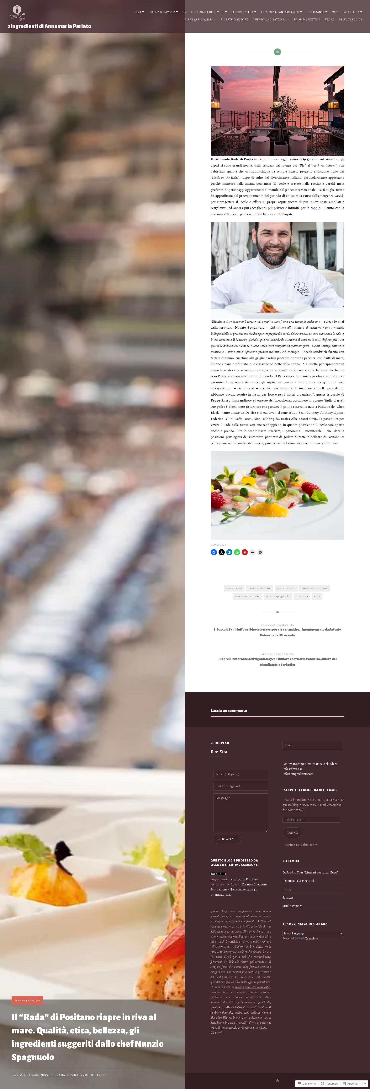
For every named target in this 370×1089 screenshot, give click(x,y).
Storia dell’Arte (162, 12)
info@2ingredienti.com (298, 774)
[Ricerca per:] (313, 745)
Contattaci (227, 839)
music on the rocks (247, 596)
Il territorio (242, 12)
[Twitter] (216, 751)
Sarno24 (288, 897)
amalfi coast (234, 588)
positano (302, 596)
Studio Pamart (292, 906)
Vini (335, 12)
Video (330, 19)
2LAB (137, 12)
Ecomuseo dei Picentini (298, 881)
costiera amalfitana (314, 588)
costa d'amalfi (286, 588)
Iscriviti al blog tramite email (310, 790)
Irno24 (287, 889)
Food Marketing (307, 19)
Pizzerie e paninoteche (280, 12)
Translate (311, 938)
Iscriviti (292, 832)
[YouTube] (225, 751)
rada (317, 596)
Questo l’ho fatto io (269, 19)
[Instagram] (221, 751)
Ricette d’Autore (234, 19)
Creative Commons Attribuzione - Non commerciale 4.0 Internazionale (238, 889)
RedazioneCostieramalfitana (52, 1075)
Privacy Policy (350, 19)
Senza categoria (27, 1000)
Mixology (351, 12)
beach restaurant (259, 588)
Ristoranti (315, 12)
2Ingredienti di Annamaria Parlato (49, 26)
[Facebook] (212, 751)
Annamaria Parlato (243, 879)
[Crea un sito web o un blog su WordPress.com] (277, 1081)
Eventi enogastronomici (203, 12)
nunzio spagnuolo (278, 596)
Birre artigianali (199, 19)
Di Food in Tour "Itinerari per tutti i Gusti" (310, 872)
